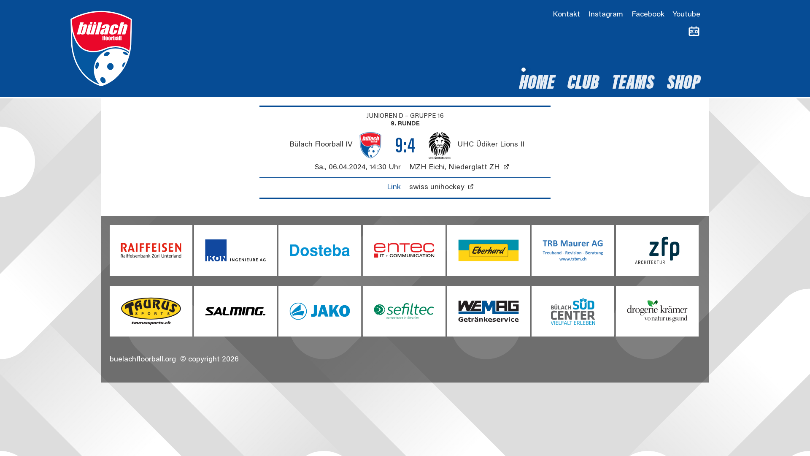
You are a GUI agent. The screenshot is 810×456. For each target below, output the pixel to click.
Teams (633, 84)
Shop (683, 84)
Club (583, 84)
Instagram (606, 15)
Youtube (686, 15)
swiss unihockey (436, 187)
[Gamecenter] (694, 31)
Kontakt (566, 15)
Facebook (648, 15)
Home (537, 84)
